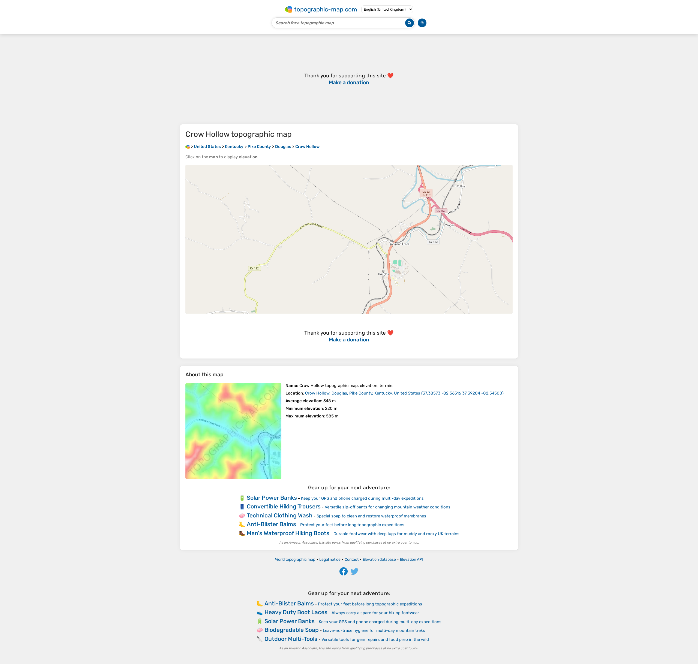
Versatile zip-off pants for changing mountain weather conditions (387, 507)
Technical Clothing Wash (279, 515)
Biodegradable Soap (291, 629)
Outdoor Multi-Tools (290, 638)
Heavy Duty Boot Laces (295, 612)
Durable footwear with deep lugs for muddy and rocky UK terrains (396, 533)
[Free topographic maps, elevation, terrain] (187, 146)
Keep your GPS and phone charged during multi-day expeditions (362, 498)
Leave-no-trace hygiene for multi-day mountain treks (374, 630)
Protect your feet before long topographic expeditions (352, 524)
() (404, 393)
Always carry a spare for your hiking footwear (375, 612)
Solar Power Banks (272, 497)
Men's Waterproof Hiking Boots (288, 533)
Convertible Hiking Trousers (284, 506)
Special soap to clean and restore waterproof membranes (371, 516)
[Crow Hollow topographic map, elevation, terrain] (233, 431)
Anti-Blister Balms (271, 524)
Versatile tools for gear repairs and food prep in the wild (375, 639)
